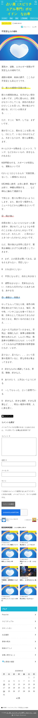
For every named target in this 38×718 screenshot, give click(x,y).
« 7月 (18, 698)
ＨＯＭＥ (4, 18)
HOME (5, 707)
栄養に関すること (8, 655)
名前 (4, 460)
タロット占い (7, 628)
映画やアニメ (7, 648)
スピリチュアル (6, 23)
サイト (4, 481)
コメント (6, 436)
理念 (17, 18)
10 (4, 684)
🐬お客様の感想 (8, 662)
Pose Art (5, 615)
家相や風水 (6, 641)
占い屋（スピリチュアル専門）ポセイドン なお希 (19, 9)
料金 (11, 18)
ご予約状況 (24, 18)
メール (5, 470)
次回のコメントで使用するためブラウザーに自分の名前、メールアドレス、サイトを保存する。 (19, 494)
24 (4, 691)
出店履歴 (5, 635)
